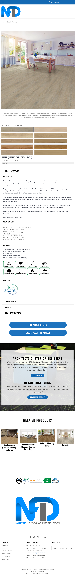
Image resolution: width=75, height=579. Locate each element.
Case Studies (5, 557)
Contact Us (5, 559)
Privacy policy (44, 574)
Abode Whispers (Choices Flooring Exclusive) (28, 446)
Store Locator (6, 554)
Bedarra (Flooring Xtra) (47, 444)
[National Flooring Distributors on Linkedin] (45, 537)
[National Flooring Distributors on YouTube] (34, 537)
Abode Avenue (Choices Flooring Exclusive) (9, 447)
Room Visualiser (6, 551)
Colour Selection (10, 160)
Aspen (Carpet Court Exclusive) (17, 157)
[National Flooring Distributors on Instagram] (38, 537)
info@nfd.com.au (39, 553)
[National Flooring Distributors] (11, 11)
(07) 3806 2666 (37, 545)
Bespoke (65, 445)
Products (4, 545)
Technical (4, 548)
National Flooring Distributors (43, 570)
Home (3, 22)
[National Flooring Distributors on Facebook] (30, 537)
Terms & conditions (32, 574)
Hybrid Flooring (12, 22)
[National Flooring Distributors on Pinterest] (41, 537)
